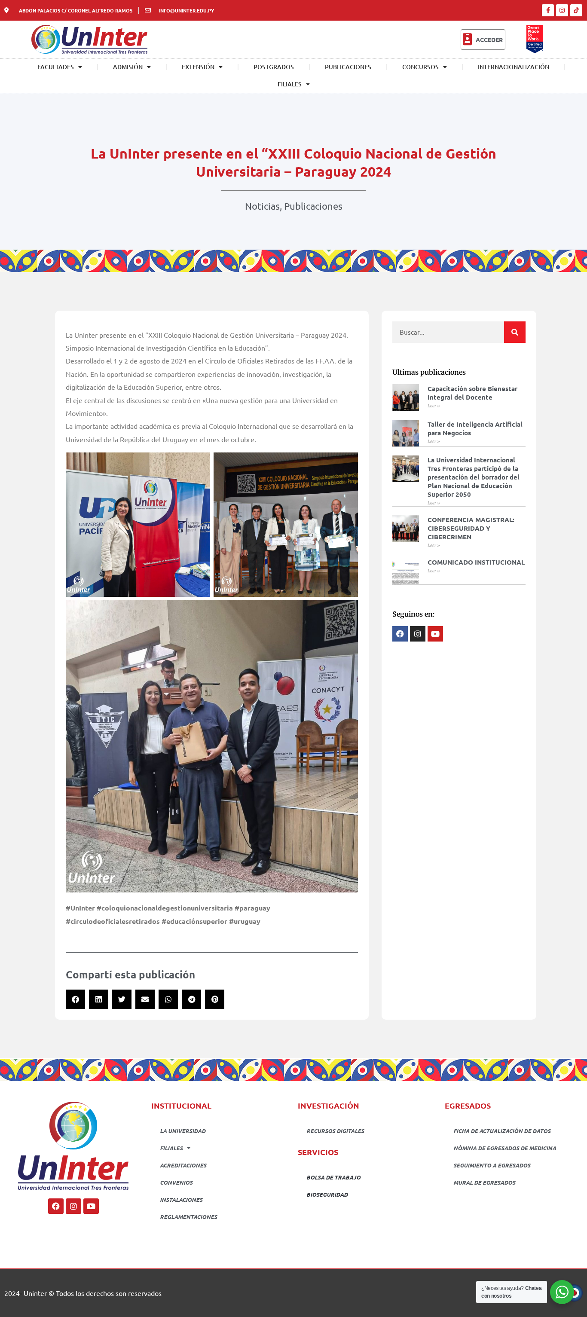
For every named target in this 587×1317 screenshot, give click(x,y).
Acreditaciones (183, 1165)
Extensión (198, 67)
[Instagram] (562, 10)
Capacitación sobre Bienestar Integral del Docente (472, 392)
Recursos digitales (335, 1130)
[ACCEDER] (467, 40)
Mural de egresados (484, 1182)
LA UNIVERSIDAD (182, 1130)
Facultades (55, 67)
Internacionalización (513, 67)
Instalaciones (181, 1199)
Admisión (128, 67)
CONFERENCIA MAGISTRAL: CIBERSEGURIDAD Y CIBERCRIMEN (471, 528)
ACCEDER (489, 39)
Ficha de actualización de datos (501, 1130)
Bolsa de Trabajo (333, 1177)
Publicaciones (348, 67)
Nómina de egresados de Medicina (504, 1148)
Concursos (420, 67)
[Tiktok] (576, 10)
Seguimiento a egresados (491, 1165)
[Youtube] (91, 1206)
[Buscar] (515, 332)
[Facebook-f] (548, 10)
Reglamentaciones (188, 1216)
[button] (75, 999)
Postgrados (274, 67)
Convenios (176, 1182)
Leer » (434, 406)
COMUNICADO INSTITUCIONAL (476, 562)
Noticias (262, 205)
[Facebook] (56, 1206)
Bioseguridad (327, 1194)
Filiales (290, 84)
